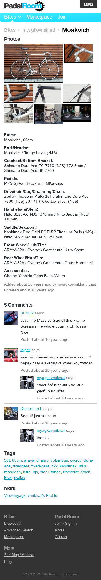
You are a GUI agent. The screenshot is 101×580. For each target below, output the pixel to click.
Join (62, 17)
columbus (59, 460)
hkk (54, 466)
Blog (8, 562)
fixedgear (21, 466)
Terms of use (69, 574)
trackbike (71, 472)
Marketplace (39, 17)
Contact (61, 537)
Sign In (71, 523)
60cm (17, 460)
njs (35, 472)
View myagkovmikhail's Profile (30, 495)
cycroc (76, 460)
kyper (11, 355)
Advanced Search (18, 530)
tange (56, 472)
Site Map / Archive (19, 555)
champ (42, 460)
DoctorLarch (11, 413)
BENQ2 (11, 318)
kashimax (68, 466)
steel (44, 472)
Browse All (12, 523)
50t (7, 460)
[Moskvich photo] (34, 46)
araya (29, 460)
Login (88, 4)
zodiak (19, 478)
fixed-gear (40, 466)
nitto (27, 472)
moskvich (12, 472)
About (59, 530)
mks (82, 466)
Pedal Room (24, 6)
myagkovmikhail (72, 284)
